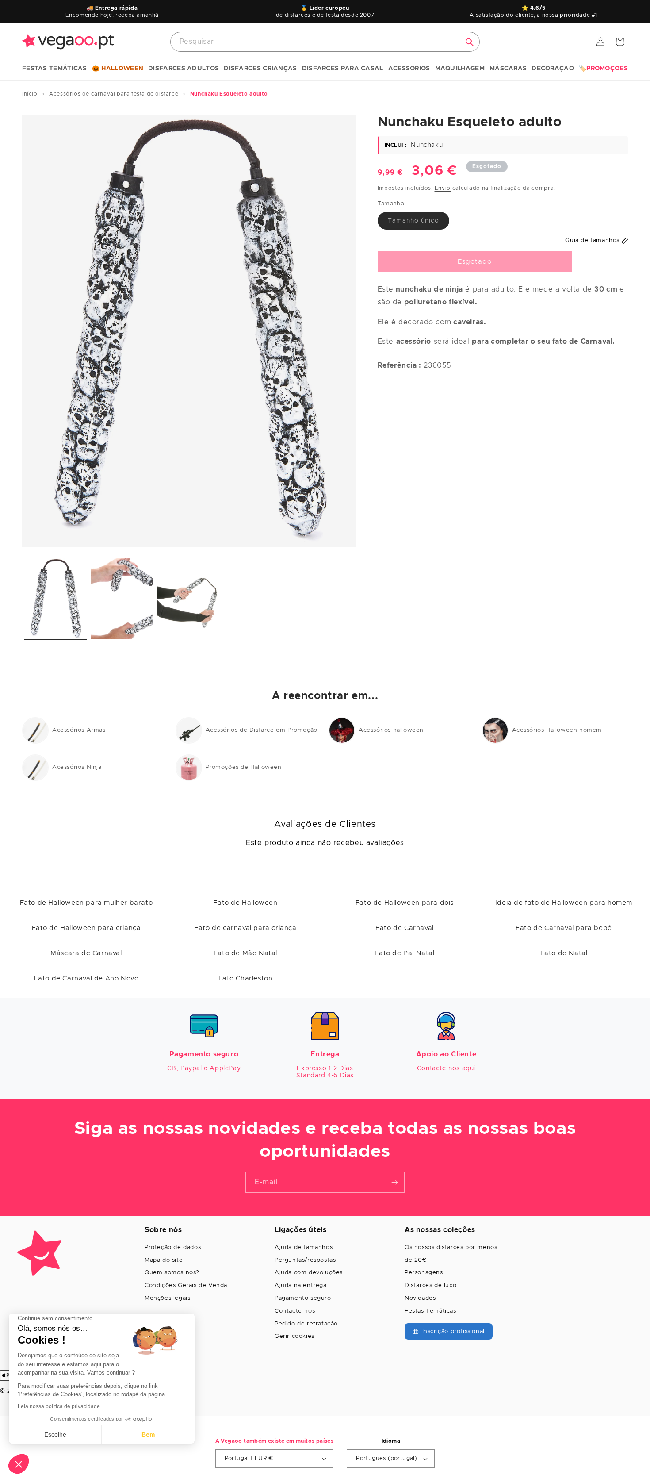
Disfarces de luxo (430, 1285)
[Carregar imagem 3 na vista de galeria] (188, 598)
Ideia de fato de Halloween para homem (563, 902)
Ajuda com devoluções (309, 1272)
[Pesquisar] (469, 42)
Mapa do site (164, 1260)
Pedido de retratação (306, 1324)
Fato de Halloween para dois (405, 902)
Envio (443, 188)
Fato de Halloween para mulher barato (86, 902)
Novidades (420, 1298)
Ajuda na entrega (301, 1285)
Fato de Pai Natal (404, 953)
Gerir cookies (294, 1336)
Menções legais (167, 1298)
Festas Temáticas (430, 1311)
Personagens (424, 1272)
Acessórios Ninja (77, 767)
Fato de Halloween (245, 902)
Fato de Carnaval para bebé (564, 928)
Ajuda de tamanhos (304, 1247)
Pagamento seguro (303, 1298)
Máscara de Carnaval (86, 953)
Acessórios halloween (391, 730)
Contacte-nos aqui (446, 1068)
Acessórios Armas (79, 730)
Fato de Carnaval (404, 928)
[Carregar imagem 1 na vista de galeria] (55, 598)
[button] (54, 69)
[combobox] (325, 41)
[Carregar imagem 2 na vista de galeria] (122, 598)
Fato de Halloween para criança (86, 928)
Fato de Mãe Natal (245, 953)
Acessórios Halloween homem (557, 730)
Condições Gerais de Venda (186, 1285)
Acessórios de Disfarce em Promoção (261, 730)
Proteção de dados (173, 1247)
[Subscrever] (394, 1182)
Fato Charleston (245, 978)
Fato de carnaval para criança (245, 928)
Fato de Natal (564, 953)
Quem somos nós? (172, 1272)
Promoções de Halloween (244, 767)
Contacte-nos (295, 1311)
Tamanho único (418, 223)
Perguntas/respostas (305, 1260)
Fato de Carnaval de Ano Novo (86, 978)
